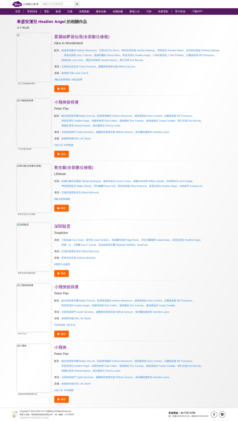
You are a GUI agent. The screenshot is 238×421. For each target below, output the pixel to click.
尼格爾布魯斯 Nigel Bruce (125, 240)
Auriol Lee (142, 244)
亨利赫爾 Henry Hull (104, 186)
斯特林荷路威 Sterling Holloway (138, 50)
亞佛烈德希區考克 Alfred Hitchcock (80, 192)
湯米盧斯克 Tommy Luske (106, 125)
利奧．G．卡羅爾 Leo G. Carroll (79, 244)
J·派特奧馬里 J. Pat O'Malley (168, 55)
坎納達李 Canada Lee (190, 186)
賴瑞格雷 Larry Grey (72, 60)
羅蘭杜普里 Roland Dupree (76, 125)
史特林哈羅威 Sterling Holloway (203, 50)
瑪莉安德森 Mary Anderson (132, 186)
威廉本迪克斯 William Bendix (148, 181)
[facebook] (214, 414)
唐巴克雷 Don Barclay (131, 60)
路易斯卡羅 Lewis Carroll (75, 73)
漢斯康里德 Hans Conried (148, 115)
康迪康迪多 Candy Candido (160, 120)
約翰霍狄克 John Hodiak (179, 181)
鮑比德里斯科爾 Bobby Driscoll (78, 115)
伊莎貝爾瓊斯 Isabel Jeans (155, 240)
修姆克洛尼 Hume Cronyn (117, 181)
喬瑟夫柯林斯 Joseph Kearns (101, 60)
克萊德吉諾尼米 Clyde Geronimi (79, 66)
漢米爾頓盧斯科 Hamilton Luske (152, 132)
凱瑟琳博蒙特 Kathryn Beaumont (79, 50)
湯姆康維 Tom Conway (131, 120)
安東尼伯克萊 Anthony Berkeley (79, 257)
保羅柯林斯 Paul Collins (104, 120)
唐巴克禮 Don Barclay (189, 120)
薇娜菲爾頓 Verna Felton (107, 55)
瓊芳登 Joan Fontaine (97, 240)
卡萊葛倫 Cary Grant (73, 240)
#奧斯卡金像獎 (62, 264)
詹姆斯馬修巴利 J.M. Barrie (76, 138)
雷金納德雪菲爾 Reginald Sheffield (116, 244)
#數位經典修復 (62, 79)
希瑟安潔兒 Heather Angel (136, 55)
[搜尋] (77, 4)
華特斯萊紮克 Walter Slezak (76, 186)
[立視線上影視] (25, 4)
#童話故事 (76, 79)
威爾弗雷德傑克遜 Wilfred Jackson (116, 66)
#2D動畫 (68, 145)
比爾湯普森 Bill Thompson (178, 115)
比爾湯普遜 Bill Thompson (200, 55)
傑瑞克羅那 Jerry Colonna (78, 55)
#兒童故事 (59, 324)
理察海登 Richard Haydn (170, 50)
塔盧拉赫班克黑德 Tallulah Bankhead (81, 181)
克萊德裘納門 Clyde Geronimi (77, 132)
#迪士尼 (58, 145)
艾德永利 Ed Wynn (109, 50)
